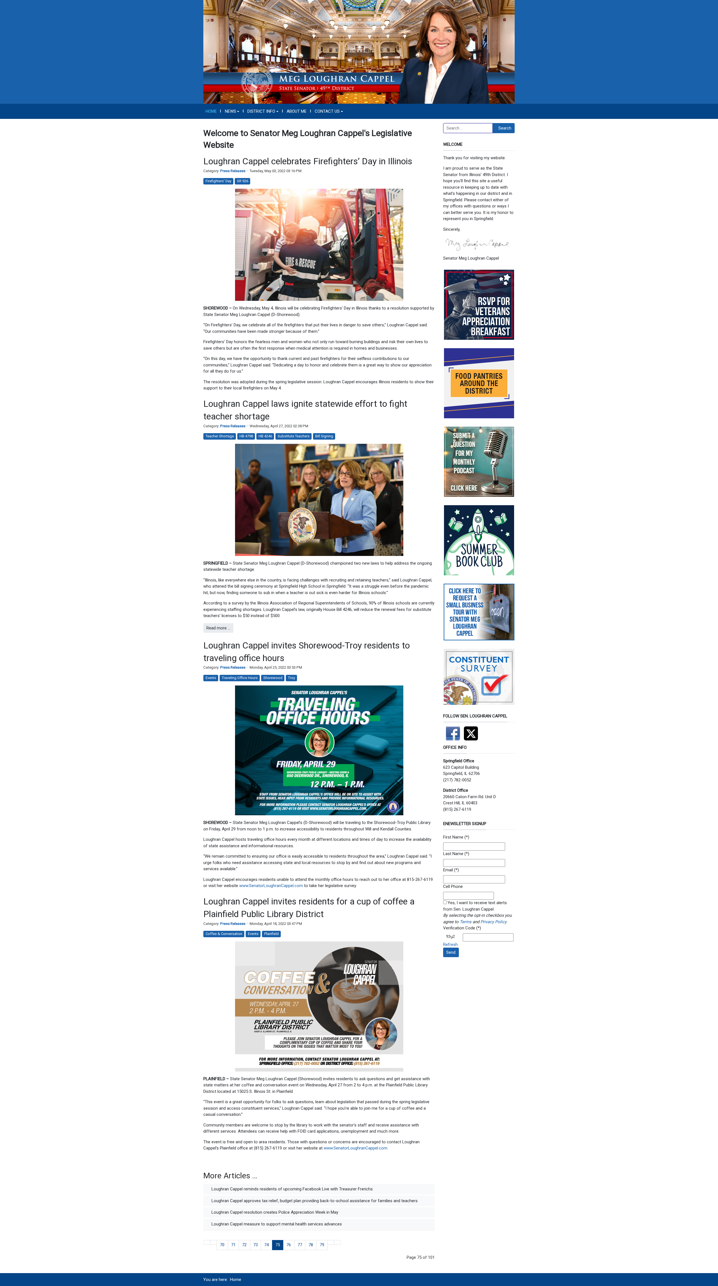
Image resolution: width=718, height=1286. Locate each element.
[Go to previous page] (213, 1242)
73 (255, 1244)
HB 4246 (265, 436)
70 (222, 1244)
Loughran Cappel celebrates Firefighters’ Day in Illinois (307, 161)
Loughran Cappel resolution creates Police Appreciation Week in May (274, 1212)
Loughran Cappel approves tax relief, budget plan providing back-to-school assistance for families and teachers (314, 1200)
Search (504, 128)
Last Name (453, 853)
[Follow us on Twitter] (472, 731)
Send (450, 952)
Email (448, 869)
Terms (465, 921)
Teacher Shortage (220, 436)
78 (311, 1244)
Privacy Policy (493, 921)
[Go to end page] (337, 1242)
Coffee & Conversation (224, 934)
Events (211, 678)
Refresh (450, 944)
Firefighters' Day (218, 181)
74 (266, 1244)
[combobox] (468, 128)
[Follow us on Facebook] (453, 731)
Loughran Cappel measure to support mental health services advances (276, 1224)
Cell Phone (453, 886)
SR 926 (242, 181)
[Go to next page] (330, 1242)
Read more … (218, 628)
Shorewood (272, 678)
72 (244, 1244)
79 (322, 1244)
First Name (453, 837)
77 (300, 1244)
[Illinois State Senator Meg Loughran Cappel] (359, 52)
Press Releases (232, 171)
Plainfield (271, 934)
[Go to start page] (206, 1242)
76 (288, 1244)
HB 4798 (246, 436)
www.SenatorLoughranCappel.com (271, 885)
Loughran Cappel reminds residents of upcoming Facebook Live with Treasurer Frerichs (291, 1189)
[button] (232, 111)
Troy (291, 678)
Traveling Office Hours (240, 678)
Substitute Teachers (294, 436)
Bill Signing (324, 436)
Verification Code (459, 928)
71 (233, 1244)
